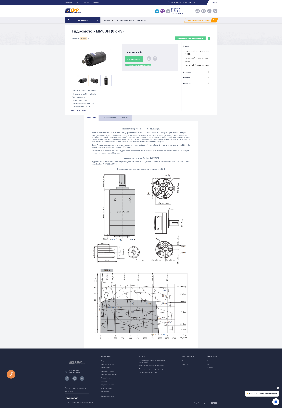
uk (216, 2)
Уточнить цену (134, 59)
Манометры (105, 391)
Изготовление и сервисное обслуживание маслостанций (152, 361)
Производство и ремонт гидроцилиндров (152, 369)
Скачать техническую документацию (139, 65)
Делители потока (106, 388)
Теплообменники (106, 378)
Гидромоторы (105, 368)
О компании (68, 2)
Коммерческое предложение (190, 38)
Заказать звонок (177, 13)
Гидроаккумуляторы (107, 371)
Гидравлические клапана (109, 374)
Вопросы (86, 2)
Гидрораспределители (108, 364)
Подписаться (72, 398)
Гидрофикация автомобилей (148, 372)
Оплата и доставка (125, 20)
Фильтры (104, 381)
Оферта (96, 2)
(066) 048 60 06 (176, 11)
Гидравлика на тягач (107, 385)
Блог (77, 2)
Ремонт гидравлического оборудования (151, 365)
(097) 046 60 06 (176, 9)
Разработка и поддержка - (202, 403)
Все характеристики (78, 110)
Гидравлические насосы (108, 361)
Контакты (141, 20)
